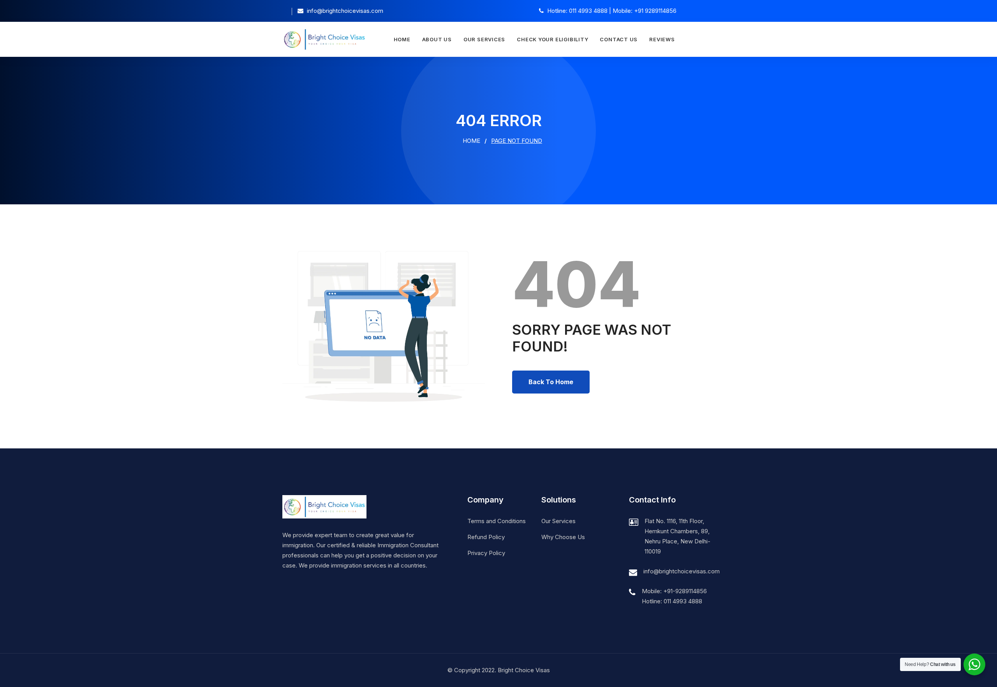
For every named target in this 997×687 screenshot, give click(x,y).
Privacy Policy (486, 553)
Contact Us (619, 39)
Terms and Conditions (496, 521)
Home (402, 39)
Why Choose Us (563, 537)
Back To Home (550, 382)
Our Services (484, 39)
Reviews (662, 39)
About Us (437, 39)
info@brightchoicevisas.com (681, 571)
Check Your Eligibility (552, 39)
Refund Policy (486, 537)
